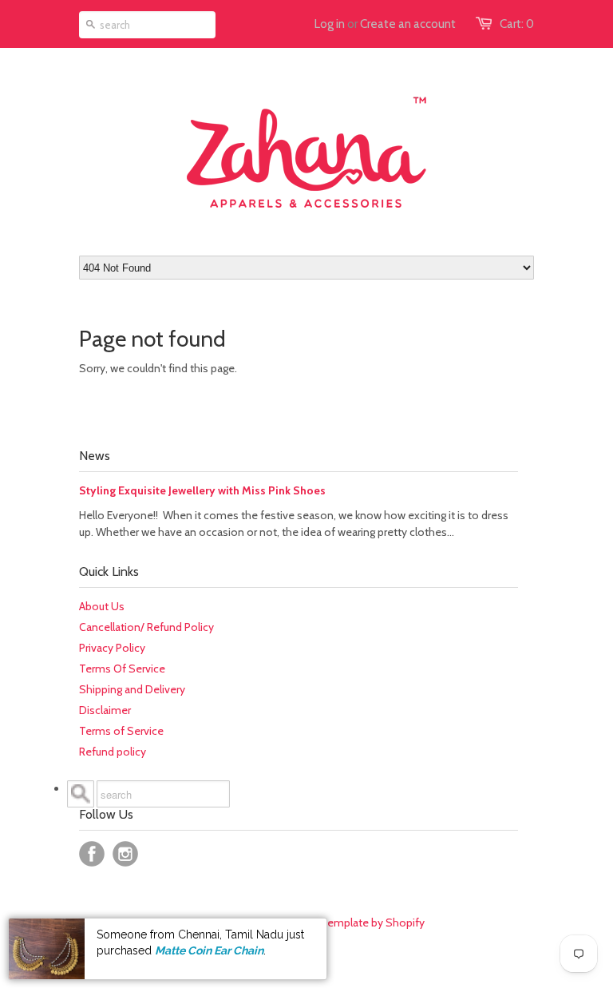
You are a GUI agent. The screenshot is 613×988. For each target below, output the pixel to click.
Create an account (408, 24)
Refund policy (112, 751)
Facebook (92, 854)
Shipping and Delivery (132, 689)
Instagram (125, 854)
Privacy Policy (112, 648)
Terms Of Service (122, 668)
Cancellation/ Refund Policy (146, 627)
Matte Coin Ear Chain (209, 950)
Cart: (517, 24)
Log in (329, 24)
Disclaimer (105, 710)
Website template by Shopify (352, 922)
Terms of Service (121, 731)
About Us (102, 606)
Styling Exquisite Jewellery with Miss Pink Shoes (202, 490)
